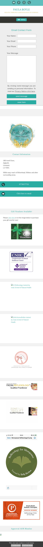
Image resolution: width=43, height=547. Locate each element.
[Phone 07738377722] (29, 2)
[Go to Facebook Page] (18, 2)
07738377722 (24, 184)
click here (11, 218)
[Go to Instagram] (24, 2)
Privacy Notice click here (25, 91)
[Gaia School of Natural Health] (21, 294)
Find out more (27, 545)
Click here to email (24, 193)
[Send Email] (13, 2)
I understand (16, 545)
